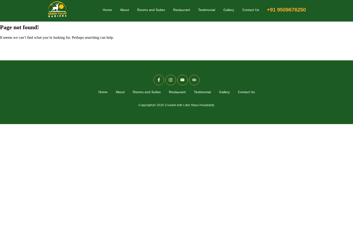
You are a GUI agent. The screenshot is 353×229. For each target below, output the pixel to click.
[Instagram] (170, 80)
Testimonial (206, 10)
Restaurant (181, 10)
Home (107, 10)
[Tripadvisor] (194, 80)
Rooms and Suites (151, 10)
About (124, 10)
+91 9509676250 (286, 10)
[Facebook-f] (158, 80)
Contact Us (250, 10)
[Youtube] (182, 80)
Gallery (228, 10)
